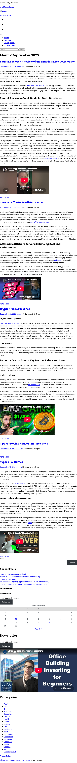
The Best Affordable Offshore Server (22, 202)
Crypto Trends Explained (15, 309)
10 (27, 615)
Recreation (8, 737)
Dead (30, 523)
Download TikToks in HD (35, 85)
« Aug (36, 629)
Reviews (7, 744)
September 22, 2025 (8, 314)
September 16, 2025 (8, 449)
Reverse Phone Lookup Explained (13, 574)
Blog (5, 709)
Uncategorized (10, 752)
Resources (8, 742)
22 (5, 622)
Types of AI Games (11, 462)
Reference (8, 739)
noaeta (20, 67)
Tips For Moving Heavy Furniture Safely (24, 443)
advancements (34, 385)
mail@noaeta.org (7, 7)
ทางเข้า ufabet (20, 483)
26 (49, 622)
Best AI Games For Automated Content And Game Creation (23, 584)
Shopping (7, 747)
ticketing (57, 260)
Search (3, 559)
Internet (7, 724)
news (6, 732)
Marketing (8, 729)
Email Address (5, 598)
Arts (5, 706)
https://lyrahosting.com (39, 222)
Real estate (8, 734)
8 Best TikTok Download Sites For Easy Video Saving (20, 576)
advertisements (51, 158)
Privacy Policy (9, 43)
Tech (6, 749)
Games (7, 716)
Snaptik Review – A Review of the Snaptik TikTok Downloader (37, 61)
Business (7, 711)
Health (6, 719)
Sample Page (9, 45)
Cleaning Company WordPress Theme (15, 760)
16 (16, 619)
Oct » (41, 629)
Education (8, 714)
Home (6, 721)
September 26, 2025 (8, 67)
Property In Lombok (8, 579)
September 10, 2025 (8, 467)
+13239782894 (5, 15)
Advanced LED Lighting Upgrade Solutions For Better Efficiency (24, 582)
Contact (7, 40)
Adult (6, 704)
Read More (4, 197)
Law (5, 726)
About (6, 38)
